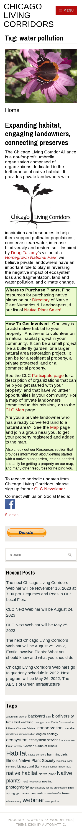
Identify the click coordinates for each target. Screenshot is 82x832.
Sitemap (11, 515)
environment (68, 740)
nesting (47, 781)
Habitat (16, 753)
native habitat (21, 773)
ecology (52, 734)
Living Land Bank (29, 766)
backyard (36, 716)
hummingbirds (57, 754)
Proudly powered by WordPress (40, 820)
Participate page (48, 375)
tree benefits (54, 793)
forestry (18, 746)
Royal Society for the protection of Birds (52, 787)
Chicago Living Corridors (29, 15)
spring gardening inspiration (26, 793)
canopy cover (42, 722)
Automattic (53, 824)
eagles (41, 734)
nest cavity (35, 781)
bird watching (23, 722)
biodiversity (63, 715)
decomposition (27, 734)
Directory (41, 300)
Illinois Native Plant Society (30, 760)
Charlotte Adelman (26, 728)
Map (54, 427)
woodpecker (52, 801)
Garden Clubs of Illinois (40, 746)
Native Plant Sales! (42, 310)
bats (48, 716)
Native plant (47, 774)
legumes (61, 761)
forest (9, 746)
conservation (50, 727)
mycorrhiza (65, 766)
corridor (69, 728)
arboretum (12, 716)
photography (17, 787)
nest (25, 781)
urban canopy (13, 801)
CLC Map (14, 410)
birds (9, 722)
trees (65, 793)
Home (12, 110)
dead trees (12, 734)
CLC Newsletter (49, 488)
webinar (33, 800)
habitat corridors (37, 754)
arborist (23, 716)
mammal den (50, 766)
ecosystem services (44, 740)
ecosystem (17, 739)
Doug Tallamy (24, 252)
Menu (69, 10)
